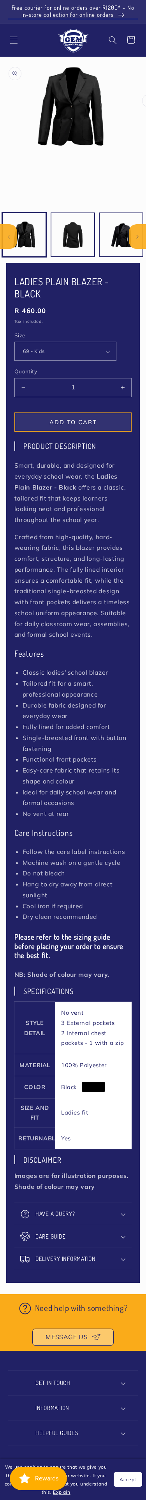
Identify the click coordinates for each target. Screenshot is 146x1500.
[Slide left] (8, 236)
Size (19, 335)
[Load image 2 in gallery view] (73, 234)
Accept (128, 1479)
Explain (61, 1492)
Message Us (67, 1337)
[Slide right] (137, 236)
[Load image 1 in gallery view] (24, 234)
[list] (73, 134)
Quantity (25, 371)
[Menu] (14, 40)
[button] (113, 40)
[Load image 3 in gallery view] (121, 234)
